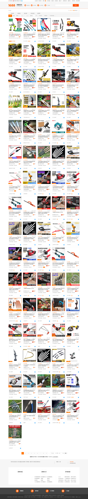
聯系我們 (58, 495)
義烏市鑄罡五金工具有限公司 (41, 418)
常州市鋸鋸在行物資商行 (45, 481)
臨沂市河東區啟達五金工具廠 (27, 316)
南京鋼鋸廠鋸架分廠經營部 (51, 481)
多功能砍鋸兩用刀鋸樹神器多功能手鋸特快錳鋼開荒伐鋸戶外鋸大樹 (44, 162)
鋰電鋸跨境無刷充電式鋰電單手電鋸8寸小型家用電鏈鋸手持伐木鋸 (58, 111)
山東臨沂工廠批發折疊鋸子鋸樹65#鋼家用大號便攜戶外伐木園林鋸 (15, 238)
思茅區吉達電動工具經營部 (12, 214)
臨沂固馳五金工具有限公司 (56, 214)
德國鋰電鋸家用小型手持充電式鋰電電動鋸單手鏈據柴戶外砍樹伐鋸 (72, 213)
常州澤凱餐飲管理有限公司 (69, 481)
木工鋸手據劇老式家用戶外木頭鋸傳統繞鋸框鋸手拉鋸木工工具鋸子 (15, 442)
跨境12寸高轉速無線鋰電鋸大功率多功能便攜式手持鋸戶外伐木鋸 (72, 35)
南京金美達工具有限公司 (12, 316)
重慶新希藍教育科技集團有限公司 (70, 476)
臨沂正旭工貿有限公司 (12, 240)
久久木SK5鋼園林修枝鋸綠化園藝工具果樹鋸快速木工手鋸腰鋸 (14, 187)
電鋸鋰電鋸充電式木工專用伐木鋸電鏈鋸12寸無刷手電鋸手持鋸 (15, 340)
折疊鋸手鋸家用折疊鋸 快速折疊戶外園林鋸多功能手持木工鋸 (44, 391)
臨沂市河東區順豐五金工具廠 (56, 367)
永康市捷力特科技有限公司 (56, 189)
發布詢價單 (71, 461)
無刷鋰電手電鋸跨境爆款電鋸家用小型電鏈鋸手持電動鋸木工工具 (44, 315)
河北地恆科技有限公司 (61, 478)
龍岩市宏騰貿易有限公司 (62, 481)
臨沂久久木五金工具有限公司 (12, 189)
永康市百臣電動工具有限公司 (56, 62)
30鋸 (60, 461)
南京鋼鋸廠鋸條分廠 (38, 478)
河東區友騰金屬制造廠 (41, 36)
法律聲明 (43, 495)
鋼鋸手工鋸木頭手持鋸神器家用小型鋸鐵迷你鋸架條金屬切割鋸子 (44, 416)
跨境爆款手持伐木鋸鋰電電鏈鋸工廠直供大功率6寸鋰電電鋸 (72, 391)
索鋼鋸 (42, 480)
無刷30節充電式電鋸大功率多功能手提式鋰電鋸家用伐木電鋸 (72, 86)
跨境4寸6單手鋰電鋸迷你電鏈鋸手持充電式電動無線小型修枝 (72, 315)
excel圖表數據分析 (67, 478)
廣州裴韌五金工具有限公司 (70, 87)
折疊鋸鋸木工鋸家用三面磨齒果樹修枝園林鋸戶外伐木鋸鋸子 (58, 365)
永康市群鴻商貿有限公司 (12, 62)
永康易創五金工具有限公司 (27, 367)
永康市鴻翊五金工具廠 (56, 36)
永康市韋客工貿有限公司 (12, 392)
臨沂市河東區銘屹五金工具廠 (41, 392)
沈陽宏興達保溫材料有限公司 (63, 480)
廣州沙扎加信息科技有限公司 (75, 480)
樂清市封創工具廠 (41, 367)
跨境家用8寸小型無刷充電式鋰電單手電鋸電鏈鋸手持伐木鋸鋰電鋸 (15, 365)
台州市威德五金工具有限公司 (70, 214)
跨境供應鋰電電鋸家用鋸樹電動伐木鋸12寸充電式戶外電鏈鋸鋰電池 (44, 86)
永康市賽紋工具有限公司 (56, 392)
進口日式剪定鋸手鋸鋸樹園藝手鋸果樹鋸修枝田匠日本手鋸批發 (29, 162)
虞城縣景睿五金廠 (41, 189)
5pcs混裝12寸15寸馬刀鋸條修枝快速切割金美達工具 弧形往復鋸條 (14, 315)
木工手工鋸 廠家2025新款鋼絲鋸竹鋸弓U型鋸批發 (29, 365)
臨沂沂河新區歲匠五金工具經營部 (12, 443)
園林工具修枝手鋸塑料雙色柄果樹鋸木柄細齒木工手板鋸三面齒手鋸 (15, 111)
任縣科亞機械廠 (55, 87)
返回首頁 (50, 456)
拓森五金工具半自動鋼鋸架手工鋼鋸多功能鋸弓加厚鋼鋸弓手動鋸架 (58, 416)
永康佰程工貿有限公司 (27, 87)
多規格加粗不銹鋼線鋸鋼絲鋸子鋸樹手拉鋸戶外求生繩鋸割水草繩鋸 (72, 289)
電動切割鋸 (18, 38)
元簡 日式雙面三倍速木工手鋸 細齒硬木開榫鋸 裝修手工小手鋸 (15, 136)
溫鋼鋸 (42, 478)
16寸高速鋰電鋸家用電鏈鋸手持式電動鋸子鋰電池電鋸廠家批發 (15, 86)
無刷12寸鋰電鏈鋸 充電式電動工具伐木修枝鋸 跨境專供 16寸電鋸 (73, 60)
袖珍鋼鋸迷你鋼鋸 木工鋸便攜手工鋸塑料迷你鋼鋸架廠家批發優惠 (29, 213)
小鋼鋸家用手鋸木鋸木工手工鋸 (58, 212)
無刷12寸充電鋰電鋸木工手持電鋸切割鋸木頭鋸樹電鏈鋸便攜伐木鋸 (29, 340)
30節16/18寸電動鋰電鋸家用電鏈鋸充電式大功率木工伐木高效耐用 (73, 111)
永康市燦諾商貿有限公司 (70, 418)
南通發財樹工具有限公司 (70, 392)
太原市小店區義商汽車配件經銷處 (76, 481)
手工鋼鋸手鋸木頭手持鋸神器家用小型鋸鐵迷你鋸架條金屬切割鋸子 (44, 187)
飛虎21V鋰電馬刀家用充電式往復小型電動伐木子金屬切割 (14, 35)
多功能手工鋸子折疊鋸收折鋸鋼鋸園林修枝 (29, 416)
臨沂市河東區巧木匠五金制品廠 (41, 62)
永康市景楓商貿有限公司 (41, 87)
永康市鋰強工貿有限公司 (70, 316)
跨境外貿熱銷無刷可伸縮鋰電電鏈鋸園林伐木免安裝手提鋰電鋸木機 (15, 213)
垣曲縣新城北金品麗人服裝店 (75, 478)
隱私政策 (50, 495)
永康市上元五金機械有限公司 (56, 138)
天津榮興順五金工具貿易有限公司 (70, 367)
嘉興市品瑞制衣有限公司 (75, 476)
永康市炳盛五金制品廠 (12, 367)
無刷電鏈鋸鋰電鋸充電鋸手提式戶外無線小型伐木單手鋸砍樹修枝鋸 (29, 391)
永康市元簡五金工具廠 (12, 138)
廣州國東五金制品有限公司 (27, 138)
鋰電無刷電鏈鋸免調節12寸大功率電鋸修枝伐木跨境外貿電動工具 (58, 315)
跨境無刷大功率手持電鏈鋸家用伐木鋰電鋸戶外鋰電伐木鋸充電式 (44, 213)
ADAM (59, 476)
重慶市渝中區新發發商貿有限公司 (27, 418)
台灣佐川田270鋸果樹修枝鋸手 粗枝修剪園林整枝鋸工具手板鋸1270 (14, 162)
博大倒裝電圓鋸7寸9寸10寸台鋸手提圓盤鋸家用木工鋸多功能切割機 (58, 136)
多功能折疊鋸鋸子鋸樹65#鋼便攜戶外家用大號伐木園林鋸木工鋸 (15, 416)
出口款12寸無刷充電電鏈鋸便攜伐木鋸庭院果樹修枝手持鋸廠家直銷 (72, 162)
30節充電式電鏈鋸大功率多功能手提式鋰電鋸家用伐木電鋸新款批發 (29, 136)
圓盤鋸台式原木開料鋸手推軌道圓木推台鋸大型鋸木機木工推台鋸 (58, 86)
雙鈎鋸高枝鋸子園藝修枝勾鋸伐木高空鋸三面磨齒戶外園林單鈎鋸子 (44, 60)
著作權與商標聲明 (38, 495)
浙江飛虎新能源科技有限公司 (12, 36)
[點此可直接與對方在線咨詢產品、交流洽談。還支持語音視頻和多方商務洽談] (49, 41)
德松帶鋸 (36, 480)
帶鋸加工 (48, 478)
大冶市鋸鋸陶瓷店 (37, 481)
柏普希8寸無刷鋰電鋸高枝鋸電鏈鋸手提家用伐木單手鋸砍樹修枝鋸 (29, 35)
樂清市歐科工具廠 (26, 240)
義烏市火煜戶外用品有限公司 (70, 291)
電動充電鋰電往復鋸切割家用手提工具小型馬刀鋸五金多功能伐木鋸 (29, 187)
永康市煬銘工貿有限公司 (41, 214)
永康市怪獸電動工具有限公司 (27, 62)
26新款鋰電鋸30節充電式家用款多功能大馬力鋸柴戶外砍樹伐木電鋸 (72, 136)
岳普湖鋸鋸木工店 (44, 476)
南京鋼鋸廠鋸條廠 (37, 476)
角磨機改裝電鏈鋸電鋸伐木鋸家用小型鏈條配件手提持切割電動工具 (72, 187)
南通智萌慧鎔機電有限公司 (56, 316)
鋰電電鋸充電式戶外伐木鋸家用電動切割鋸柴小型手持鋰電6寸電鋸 (29, 111)
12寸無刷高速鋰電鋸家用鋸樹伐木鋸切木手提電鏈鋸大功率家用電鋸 (58, 60)
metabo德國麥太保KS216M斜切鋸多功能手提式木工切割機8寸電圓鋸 (73, 365)
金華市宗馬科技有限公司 (41, 316)
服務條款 (46, 495)
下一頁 (52, 453)
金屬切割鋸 (14, 38)
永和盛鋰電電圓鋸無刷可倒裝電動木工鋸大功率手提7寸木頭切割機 (58, 187)
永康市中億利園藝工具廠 (27, 214)
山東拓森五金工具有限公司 (56, 418)
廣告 (20, 35)
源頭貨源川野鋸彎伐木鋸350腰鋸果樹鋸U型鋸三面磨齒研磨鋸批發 (44, 35)
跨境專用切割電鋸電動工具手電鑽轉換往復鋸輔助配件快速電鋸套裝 (44, 136)
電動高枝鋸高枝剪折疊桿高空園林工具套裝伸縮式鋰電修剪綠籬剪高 (29, 86)
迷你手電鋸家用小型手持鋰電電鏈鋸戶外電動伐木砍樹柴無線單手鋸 (29, 60)
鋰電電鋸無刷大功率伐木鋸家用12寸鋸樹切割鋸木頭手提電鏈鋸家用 (58, 391)
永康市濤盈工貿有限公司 (70, 189)
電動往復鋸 (11, 38)
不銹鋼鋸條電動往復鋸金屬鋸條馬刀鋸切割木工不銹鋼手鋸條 (44, 365)
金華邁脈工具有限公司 (41, 138)
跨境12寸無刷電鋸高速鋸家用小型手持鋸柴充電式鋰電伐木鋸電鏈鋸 (58, 340)
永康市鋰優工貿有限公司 (70, 36)
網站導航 (62, 495)
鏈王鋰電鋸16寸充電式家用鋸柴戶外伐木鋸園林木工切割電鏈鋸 (15, 60)
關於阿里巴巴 (54, 495)
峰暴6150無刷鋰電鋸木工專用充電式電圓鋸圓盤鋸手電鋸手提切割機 (15, 391)
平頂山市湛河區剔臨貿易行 (27, 392)
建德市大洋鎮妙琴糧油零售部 (69, 480)
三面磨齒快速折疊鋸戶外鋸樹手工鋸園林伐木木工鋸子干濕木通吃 (58, 35)
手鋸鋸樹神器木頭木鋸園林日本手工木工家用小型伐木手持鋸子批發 (29, 315)
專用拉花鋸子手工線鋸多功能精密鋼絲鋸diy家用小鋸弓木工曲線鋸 (44, 340)
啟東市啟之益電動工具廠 (41, 240)
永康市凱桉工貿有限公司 (70, 62)
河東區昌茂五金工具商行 (12, 418)
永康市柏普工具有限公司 (27, 36)
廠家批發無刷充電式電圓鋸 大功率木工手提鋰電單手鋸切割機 (73, 340)
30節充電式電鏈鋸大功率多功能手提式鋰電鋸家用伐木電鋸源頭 (44, 111)
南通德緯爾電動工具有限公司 (27, 189)
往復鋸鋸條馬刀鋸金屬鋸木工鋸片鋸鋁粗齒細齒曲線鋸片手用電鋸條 (58, 162)
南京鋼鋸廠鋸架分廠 (50, 476)
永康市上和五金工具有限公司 (70, 138)
